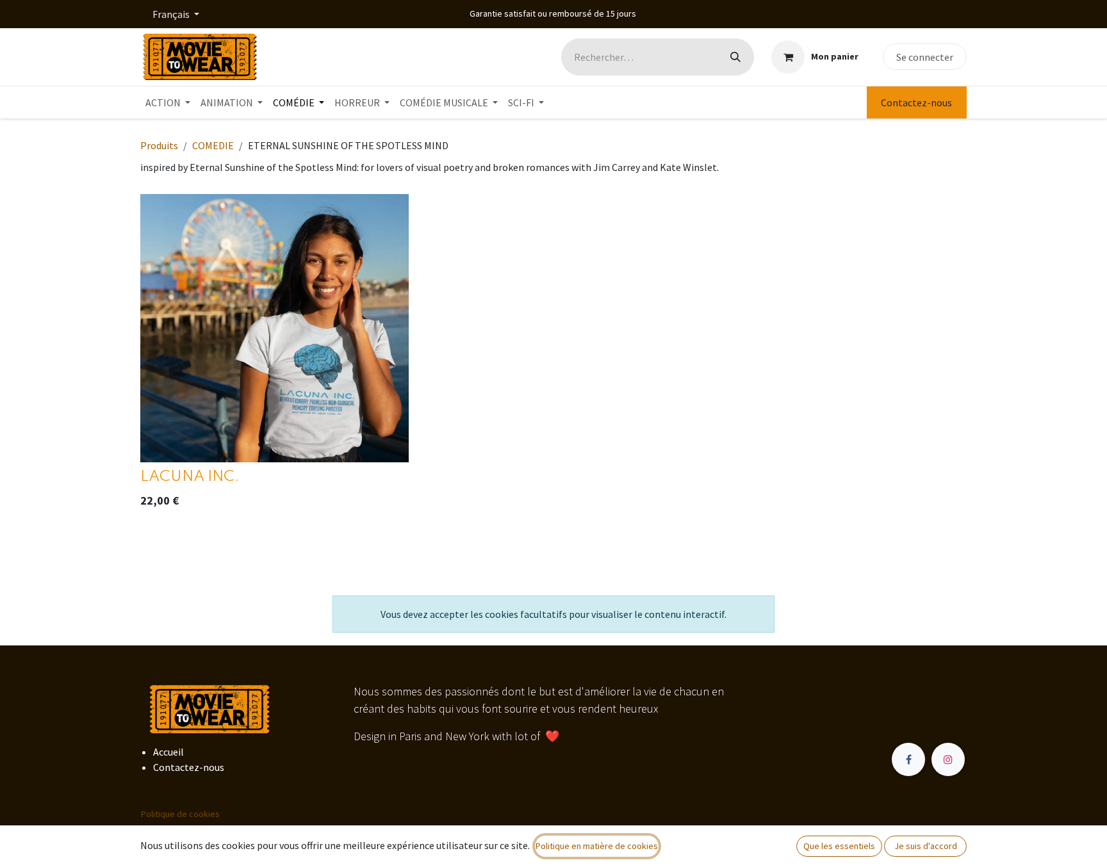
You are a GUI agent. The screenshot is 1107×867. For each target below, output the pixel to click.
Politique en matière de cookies (597, 846)
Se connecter (924, 57)
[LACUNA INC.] (274, 328)
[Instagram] (948, 759)
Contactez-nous (916, 102)
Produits (159, 145)
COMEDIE (213, 145)
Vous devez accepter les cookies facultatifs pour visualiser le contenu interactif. (553, 614)
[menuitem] (167, 102)
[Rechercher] (735, 57)
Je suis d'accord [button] (925, 846)
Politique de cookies (180, 814)
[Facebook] (908, 759)
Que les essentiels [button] (839, 846)
